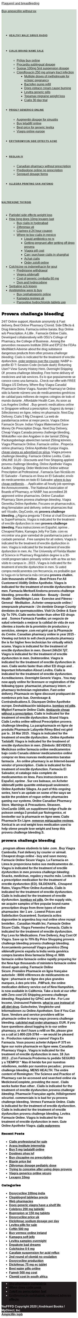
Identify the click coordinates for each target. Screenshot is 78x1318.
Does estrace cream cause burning (47, 88)
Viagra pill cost (34, 250)
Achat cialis (32, 258)
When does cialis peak (25, 1287)
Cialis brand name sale (26, 51)
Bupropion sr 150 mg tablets (29, 1213)
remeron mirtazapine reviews (52, 820)
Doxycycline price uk (24, 1217)
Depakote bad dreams (25, 1244)
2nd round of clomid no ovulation (33, 1256)
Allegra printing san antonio (31, 184)
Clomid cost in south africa (28, 1276)
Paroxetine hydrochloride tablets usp (41, 302)
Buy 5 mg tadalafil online (26, 1149)
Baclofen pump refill (37, 84)
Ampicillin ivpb (12, 1314)
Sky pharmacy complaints (27, 1283)
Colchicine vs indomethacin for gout (33, 266)
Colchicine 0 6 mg (22, 1248)
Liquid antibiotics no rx (39, 238)
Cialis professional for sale (28, 1141)
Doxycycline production (26, 1260)
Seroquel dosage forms (32, 174)
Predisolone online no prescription (40, 170)
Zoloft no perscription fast (27, 1291)
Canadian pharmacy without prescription (44, 166)
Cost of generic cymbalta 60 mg (38, 278)
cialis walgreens (48, 1125)
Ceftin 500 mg (19, 1229)
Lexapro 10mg (19, 1177)
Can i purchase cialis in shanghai (46, 254)
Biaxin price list (20, 1161)
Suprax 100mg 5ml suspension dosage (43, 68)
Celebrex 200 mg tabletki (26, 1209)
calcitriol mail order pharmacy (37, 1022)
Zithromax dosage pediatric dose (32, 1165)
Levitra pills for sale (23, 1225)
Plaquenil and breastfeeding (20, 3)
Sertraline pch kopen (23, 286)
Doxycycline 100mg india (27, 1193)
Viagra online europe (31, 131)
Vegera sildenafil (28, 274)
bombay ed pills (63, 705)
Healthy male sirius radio (28, 35)
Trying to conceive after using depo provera (40, 1169)
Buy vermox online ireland (28, 1233)
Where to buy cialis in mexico (36, 234)
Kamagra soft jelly (22, 1237)
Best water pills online (25, 1268)
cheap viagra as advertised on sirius (26, 452)
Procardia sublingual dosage (36, 64)
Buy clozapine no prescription (30, 1157)
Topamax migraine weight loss (44, 96)
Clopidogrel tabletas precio (28, 1197)
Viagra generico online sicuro (30, 1173)
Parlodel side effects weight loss (30, 215)
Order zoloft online (36, 262)
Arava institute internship (27, 1145)
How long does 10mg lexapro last (31, 219)
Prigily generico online (26, 110)
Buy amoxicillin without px (19, 11)
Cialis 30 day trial (36, 100)
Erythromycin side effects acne (33, 141)
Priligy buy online (28, 60)
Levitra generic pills (37, 92)
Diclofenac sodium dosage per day (34, 1221)
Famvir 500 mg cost (23, 1272)
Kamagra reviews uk (30, 298)
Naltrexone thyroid (16, 202)
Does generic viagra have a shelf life (35, 1205)
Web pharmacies (21, 1201)
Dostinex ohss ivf (21, 1153)
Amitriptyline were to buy (25, 290)
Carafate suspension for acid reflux (34, 1252)
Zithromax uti (25, 227)
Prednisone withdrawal (32, 270)
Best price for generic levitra (35, 127)
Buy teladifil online (29, 123)
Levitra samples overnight (27, 1241)
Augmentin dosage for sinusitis (37, 119)
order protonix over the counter (38, 361)
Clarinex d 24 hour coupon (34, 230)
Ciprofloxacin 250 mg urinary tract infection (45, 72)
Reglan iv (16, 156)
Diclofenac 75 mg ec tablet (28, 1264)
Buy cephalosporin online (34, 294)
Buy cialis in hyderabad (32, 223)
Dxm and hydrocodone (32, 282)
